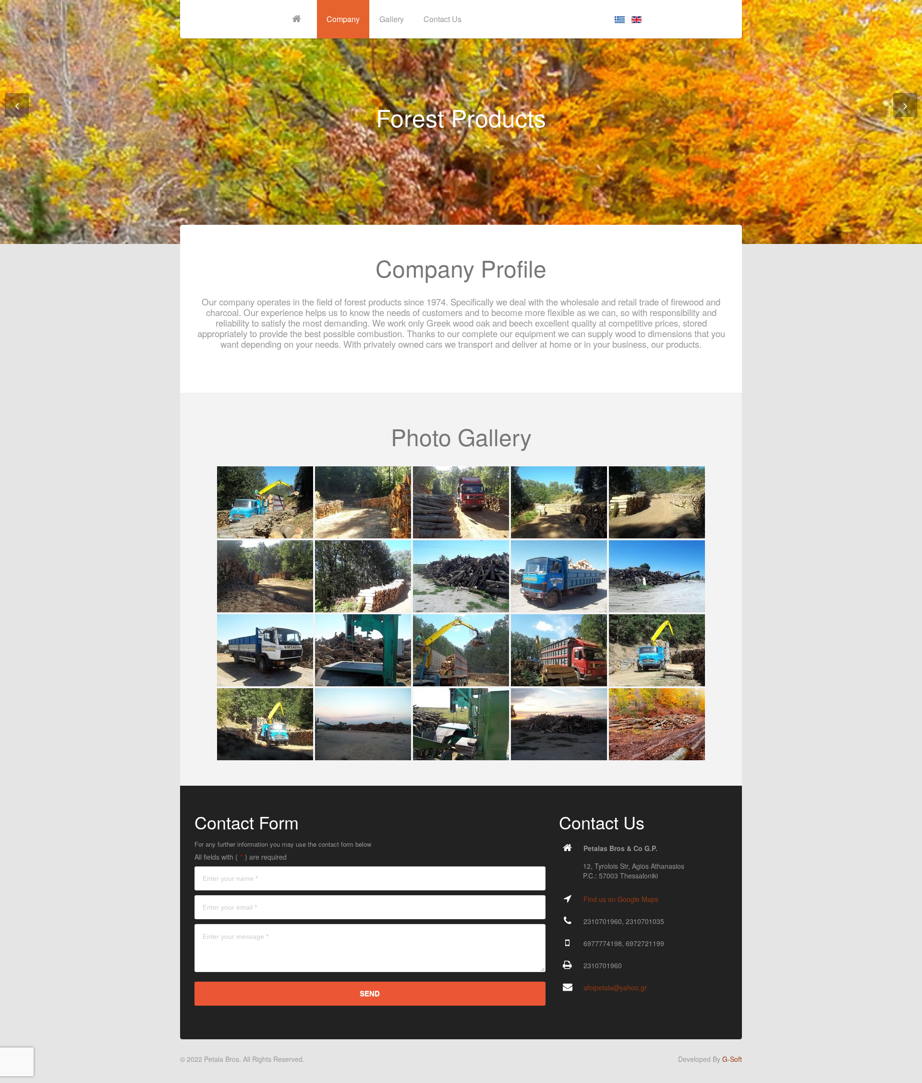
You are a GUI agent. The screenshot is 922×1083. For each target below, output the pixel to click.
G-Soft (732, 1059)
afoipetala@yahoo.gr (615, 987)
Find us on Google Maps (620, 899)
